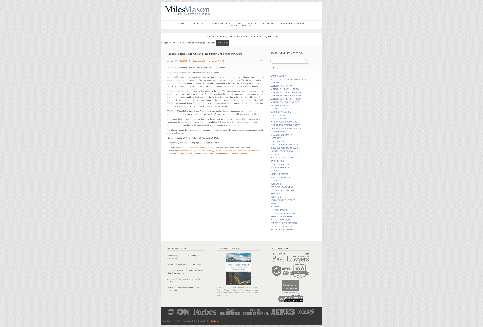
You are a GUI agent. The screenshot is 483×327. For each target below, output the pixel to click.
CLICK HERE (222, 43)
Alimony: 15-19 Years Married (285, 96)
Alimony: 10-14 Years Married (285, 92)
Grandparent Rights (281, 135)
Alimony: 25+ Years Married (284, 102)
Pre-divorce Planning (282, 158)
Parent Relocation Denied (284, 122)
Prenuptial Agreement (282, 217)
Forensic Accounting (281, 187)
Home (181, 23)
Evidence (275, 171)
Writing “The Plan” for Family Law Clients (184, 264)
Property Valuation (281, 226)
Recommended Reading (282, 230)
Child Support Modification (285, 148)
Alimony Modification (281, 86)
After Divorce (278, 76)
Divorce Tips (277, 161)
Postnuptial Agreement (283, 213)
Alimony (268, 23)
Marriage (275, 194)
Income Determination (282, 151)
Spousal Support (279, 106)
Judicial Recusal (279, 174)
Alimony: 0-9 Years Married (284, 89)
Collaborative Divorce (282, 200)
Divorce (197, 23)
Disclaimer (215, 321)
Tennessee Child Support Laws (201, 148)
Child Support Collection (284, 145)
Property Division (293, 23)
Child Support (220, 23)
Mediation (275, 197)
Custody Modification (282, 119)
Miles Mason (198, 61)
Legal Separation (279, 164)
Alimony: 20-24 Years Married (285, 99)
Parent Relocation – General (286, 128)
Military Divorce (279, 210)
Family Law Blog (241, 25)
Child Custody (246, 23)
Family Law (275, 181)
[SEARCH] (306, 61)
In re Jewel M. (173, 72)
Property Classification (283, 223)
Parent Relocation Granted (285, 125)
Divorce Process (279, 168)
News (273, 204)
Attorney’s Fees (279, 109)
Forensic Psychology (282, 190)
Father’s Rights (278, 132)
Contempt (275, 184)
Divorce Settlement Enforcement (288, 79)
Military (274, 207)
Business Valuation (280, 112)
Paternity (275, 138)
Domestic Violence (280, 177)
